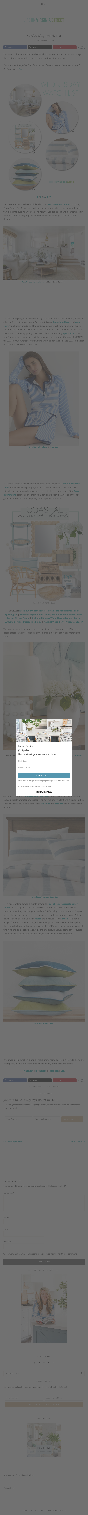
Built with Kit (44, 792)
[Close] (69, 722)
